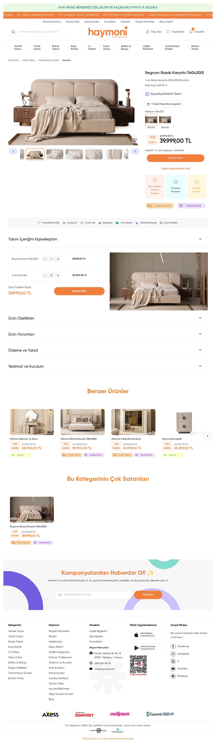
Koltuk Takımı (15, 641)
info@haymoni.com (105, 669)
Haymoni (54, 625)
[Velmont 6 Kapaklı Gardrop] (133, 422)
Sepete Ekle (175, 158)
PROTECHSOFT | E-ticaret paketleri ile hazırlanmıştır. (108, 739)
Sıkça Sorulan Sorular (61, 694)
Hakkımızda (55, 641)
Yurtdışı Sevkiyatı (59, 678)
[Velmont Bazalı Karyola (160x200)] (83, 422)
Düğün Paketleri (17, 668)
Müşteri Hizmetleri (145, 22)
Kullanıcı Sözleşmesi (60, 657)
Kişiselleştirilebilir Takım (166, 94)
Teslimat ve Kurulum (60, 662)
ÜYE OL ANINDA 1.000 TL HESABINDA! (65, 15)
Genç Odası (15, 657)
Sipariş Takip (73, 22)
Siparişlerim (96, 636)
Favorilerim (110, 22)
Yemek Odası (16, 631)
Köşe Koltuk (14, 647)
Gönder (148, 594)
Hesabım (125, 22)
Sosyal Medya (179, 625)
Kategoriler (14, 625)
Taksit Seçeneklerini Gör (175, 168)
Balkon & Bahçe (17, 662)
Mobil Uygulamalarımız (143, 625)
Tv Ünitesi (13, 652)
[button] (154, 32)
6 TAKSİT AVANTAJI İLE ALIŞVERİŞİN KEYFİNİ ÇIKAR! (161, 15)
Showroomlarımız (52, 22)
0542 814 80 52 (102, 663)
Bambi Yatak (15, 678)
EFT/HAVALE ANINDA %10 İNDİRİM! (22, 15)
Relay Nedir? (166, 22)
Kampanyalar (92, 22)
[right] (208, 436)
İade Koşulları (56, 668)
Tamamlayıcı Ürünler (20, 673)
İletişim (53, 636)
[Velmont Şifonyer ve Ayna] (32, 422)
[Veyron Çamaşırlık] (184, 422)
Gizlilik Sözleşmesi (59, 652)
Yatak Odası (15, 636)
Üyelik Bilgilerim (98, 631)
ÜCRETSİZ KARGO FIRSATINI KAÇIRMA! (110, 15)
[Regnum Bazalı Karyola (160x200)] (32, 510)
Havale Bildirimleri (59, 689)
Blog (51, 699)
